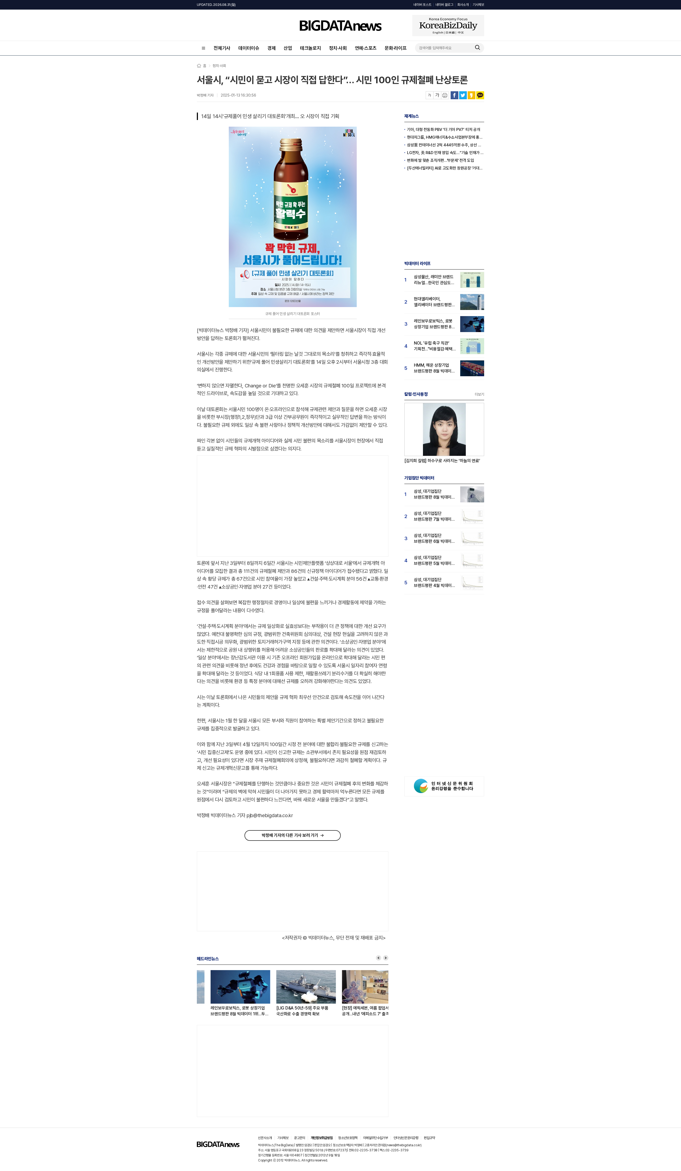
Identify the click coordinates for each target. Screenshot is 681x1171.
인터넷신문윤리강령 (405, 1138)
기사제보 (478, 5)
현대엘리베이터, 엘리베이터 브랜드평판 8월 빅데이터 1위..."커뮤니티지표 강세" (432, 302)
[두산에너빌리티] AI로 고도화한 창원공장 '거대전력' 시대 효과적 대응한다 (445, 168)
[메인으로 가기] (218, 1145)
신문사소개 (265, 1138)
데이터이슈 (248, 48)
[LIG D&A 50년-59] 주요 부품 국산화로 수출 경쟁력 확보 (289, 1011)
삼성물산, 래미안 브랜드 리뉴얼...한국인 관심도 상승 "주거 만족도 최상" (434, 280)
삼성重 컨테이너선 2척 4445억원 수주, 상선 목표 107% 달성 (445, 145)
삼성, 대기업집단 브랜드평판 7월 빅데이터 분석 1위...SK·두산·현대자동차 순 (434, 516)
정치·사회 (338, 48)
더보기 (479, 394)
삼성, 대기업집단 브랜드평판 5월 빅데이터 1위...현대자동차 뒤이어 (434, 560)
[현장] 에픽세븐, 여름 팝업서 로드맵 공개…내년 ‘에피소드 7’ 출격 (357, 1011)
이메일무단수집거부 (375, 1138)
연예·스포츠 (366, 48)
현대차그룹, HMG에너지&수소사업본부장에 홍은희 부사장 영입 (445, 137)
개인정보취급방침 (322, 1138)
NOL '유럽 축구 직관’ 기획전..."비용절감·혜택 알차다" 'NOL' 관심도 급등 (433, 346)
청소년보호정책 (347, 1138)
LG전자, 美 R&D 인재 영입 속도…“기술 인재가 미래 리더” (445, 152)
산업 (288, 48)
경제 (271, 48)
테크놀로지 (310, 48)
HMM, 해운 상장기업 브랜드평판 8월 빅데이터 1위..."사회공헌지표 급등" (434, 368)
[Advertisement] (241, 506)
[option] (230, 993)
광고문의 (299, 1138)
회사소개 (463, 5)
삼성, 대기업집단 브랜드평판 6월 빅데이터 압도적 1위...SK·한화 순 (434, 538)
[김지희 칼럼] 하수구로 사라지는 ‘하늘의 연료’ (442, 460)
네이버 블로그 (444, 5)
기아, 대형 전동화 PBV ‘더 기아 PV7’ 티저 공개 (443, 129)
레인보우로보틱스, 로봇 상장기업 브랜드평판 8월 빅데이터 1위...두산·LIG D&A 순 (226, 1011)
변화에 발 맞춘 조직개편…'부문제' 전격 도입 (440, 160)
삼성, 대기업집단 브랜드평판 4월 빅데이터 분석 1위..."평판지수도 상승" (434, 583)
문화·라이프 (396, 48)
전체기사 (222, 48)
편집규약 (429, 1138)
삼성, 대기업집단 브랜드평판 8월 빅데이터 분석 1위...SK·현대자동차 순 (434, 494)
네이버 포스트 (422, 5)
